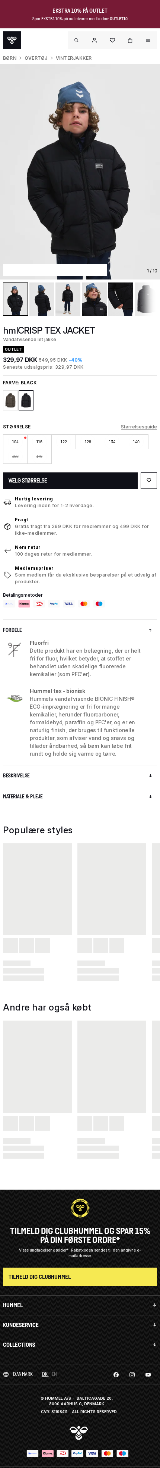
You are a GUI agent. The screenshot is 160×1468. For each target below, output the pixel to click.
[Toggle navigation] (77, 40)
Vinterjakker (74, 58)
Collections (19, 1344)
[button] (94, 40)
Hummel (13, 1305)
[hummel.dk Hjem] (12, 40)
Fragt (21, 519)
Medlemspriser (34, 568)
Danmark (23, 1374)
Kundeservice (21, 1325)
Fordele (12, 630)
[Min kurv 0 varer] (130, 40)
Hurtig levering (34, 499)
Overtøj (36, 58)
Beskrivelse (16, 775)
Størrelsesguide (139, 427)
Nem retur (28, 547)
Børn (9, 58)
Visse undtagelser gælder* (44, 1250)
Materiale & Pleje (23, 796)
